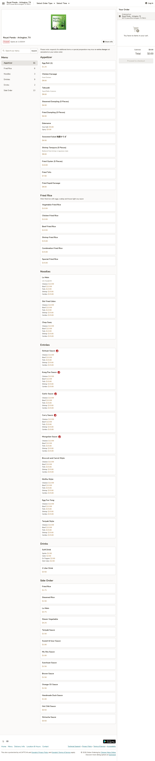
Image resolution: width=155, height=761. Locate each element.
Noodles (19, 74)
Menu (10, 746)
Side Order (19, 90)
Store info (109, 42)
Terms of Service (99, 746)
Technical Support (74, 746)
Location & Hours (34, 746)
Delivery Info (19, 746)
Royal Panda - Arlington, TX (19, 2)
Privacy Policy (87, 746)
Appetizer (19, 63)
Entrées (19, 79)
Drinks (19, 85)
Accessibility (111, 746)
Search (34, 51)
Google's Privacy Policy (40, 752)
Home (3, 746)
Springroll (112, 755)
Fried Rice (19, 68)
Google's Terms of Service (61, 752)
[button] (78, 65)
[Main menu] (3, 3)
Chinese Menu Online (108, 752)
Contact (45, 746)
